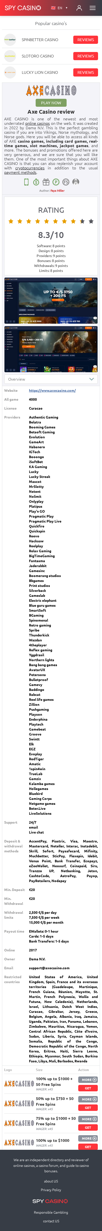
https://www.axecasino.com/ (52, 391)
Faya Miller (58, 190)
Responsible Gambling (51, 1212)
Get (88, 1088)
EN (63, 8)
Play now (51, 103)
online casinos (37, 123)
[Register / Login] (79, 7)
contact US (51, 1221)
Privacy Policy (51, 1190)
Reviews (85, 39)
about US (51, 1181)
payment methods (20, 172)
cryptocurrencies (30, 168)
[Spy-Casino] (23, 7)
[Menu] (92, 7)
